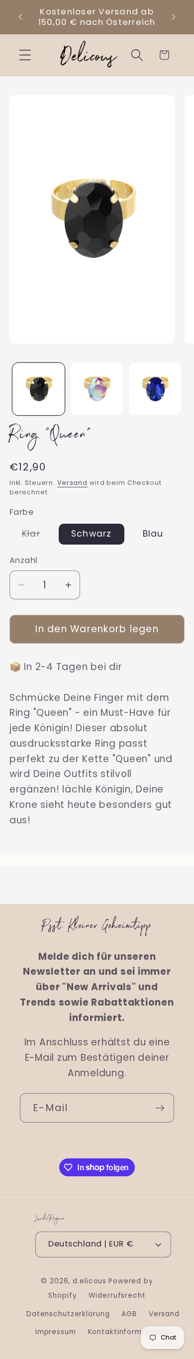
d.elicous (89, 1281)
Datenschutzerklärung (68, 1314)
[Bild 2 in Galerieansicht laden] (97, 389)
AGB (129, 1314)
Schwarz (91, 534)
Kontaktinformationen (129, 1332)
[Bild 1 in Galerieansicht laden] (38, 389)
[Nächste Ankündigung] (174, 17)
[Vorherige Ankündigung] (20, 17)
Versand (72, 482)
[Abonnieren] (160, 1107)
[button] (25, 55)
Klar (37, 536)
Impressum (55, 1332)
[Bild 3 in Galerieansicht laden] (155, 389)
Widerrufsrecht (117, 1295)
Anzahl (23, 560)
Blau (153, 534)
